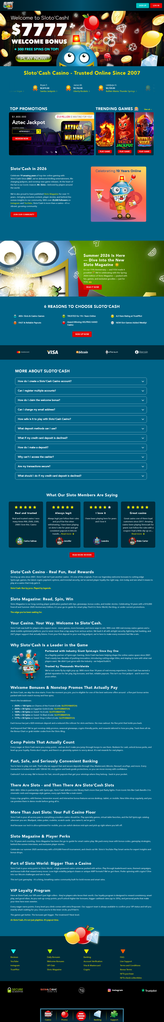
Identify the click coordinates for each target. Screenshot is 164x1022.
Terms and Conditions (130, 965)
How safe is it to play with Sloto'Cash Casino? (44, 419)
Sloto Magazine (51, 194)
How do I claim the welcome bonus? (39, 400)
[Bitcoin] (82, 353)
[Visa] (52, 353)
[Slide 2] (51, 150)
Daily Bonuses (53, 957)
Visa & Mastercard (92, 965)
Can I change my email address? (36, 409)
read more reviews (82, 555)
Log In (156, 5)
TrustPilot (15, 969)
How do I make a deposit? (33, 447)
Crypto (87, 969)
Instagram (15, 203)
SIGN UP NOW (82, 334)
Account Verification (93, 961)
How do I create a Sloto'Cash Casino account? (44, 381)
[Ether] (112, 353)
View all (147, 109)
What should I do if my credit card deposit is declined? (49, 476)
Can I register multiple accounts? (37, 390)
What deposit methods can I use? (37, 428)
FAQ (122, 957)
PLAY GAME (105, 151)
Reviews (14, 957)
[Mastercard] (23, 353)
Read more (66, 533)
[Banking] (141, 351)
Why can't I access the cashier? (36, 457)
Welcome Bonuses (55, 961)
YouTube (28, 203)
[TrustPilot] (149, 990)
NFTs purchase (127, 973)
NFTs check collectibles (131, 977)
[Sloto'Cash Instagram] (115, 990)
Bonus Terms (126, 969)
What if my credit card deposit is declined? (43, 438)
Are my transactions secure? (34, 466)
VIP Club (51, 965)
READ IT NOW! (92, 287)
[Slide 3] (56, 150)
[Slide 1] (47, 150)
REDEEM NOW (21, 142)
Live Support (126, 961)
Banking (87, 957)
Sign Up (142, 5)
